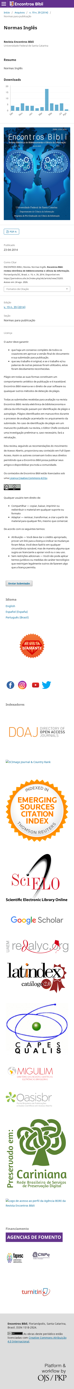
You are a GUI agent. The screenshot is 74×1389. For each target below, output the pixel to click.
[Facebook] (10, 689)
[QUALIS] (37, 1054)
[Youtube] (35, 689)
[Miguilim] (30, 1082)
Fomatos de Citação (17, 289)
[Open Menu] (4, 4)
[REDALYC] (37, 952)
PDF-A (13, 231)
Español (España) (17, 612)
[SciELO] (37, 903)
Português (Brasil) (17, 617)
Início (7, 12)
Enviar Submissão (19, 583)
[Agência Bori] (37, 1205)
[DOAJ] (37, 742)
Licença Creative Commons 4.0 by (28, 478)
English (10, 606)
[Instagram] (22, 689)
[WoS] (37, 840)
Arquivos (20, 12)
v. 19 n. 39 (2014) (38, 12)
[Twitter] (46, 689)
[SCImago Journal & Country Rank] (28, 762)
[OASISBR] (30, 1107)
